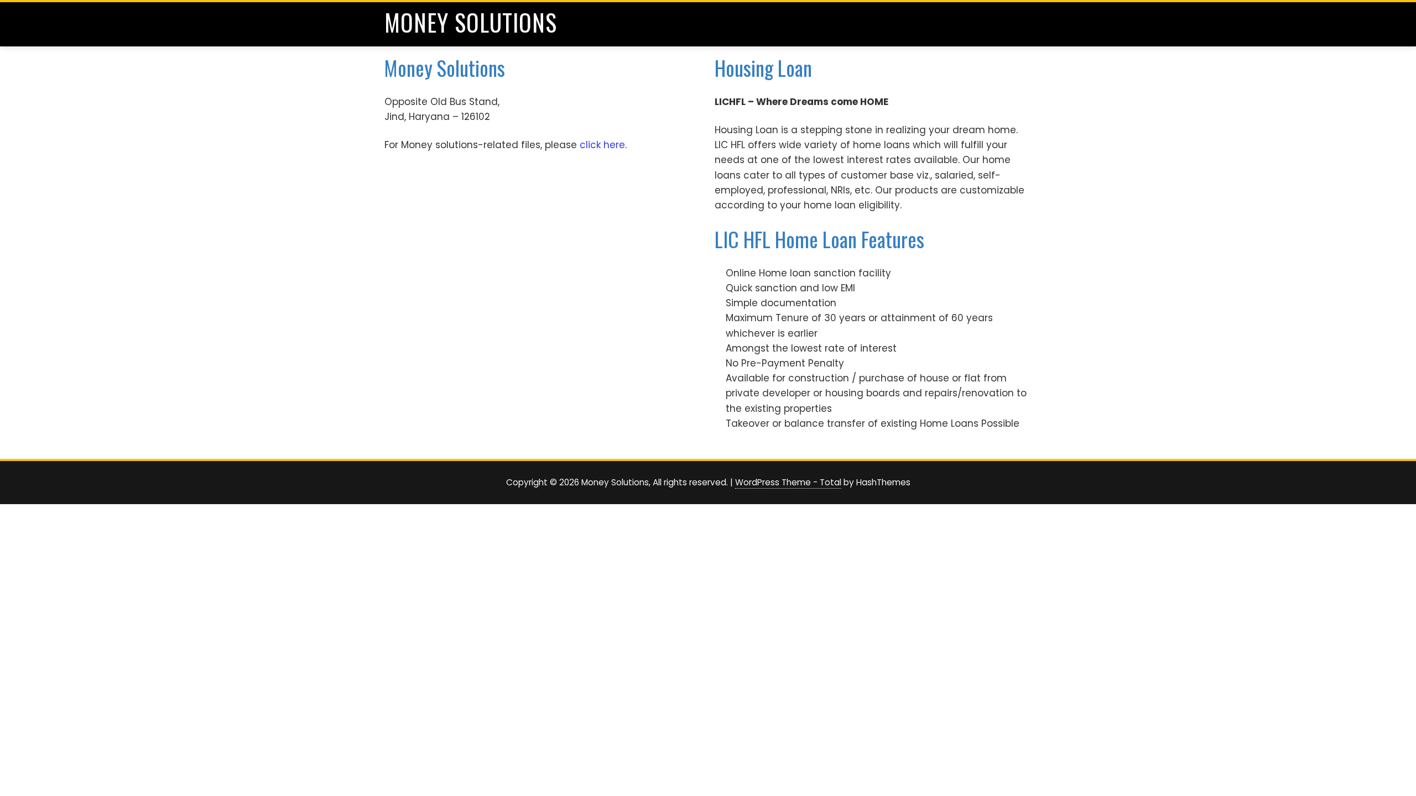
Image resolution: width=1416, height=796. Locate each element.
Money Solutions (470, 22)
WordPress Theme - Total (788, 482)
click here (602, 144)
